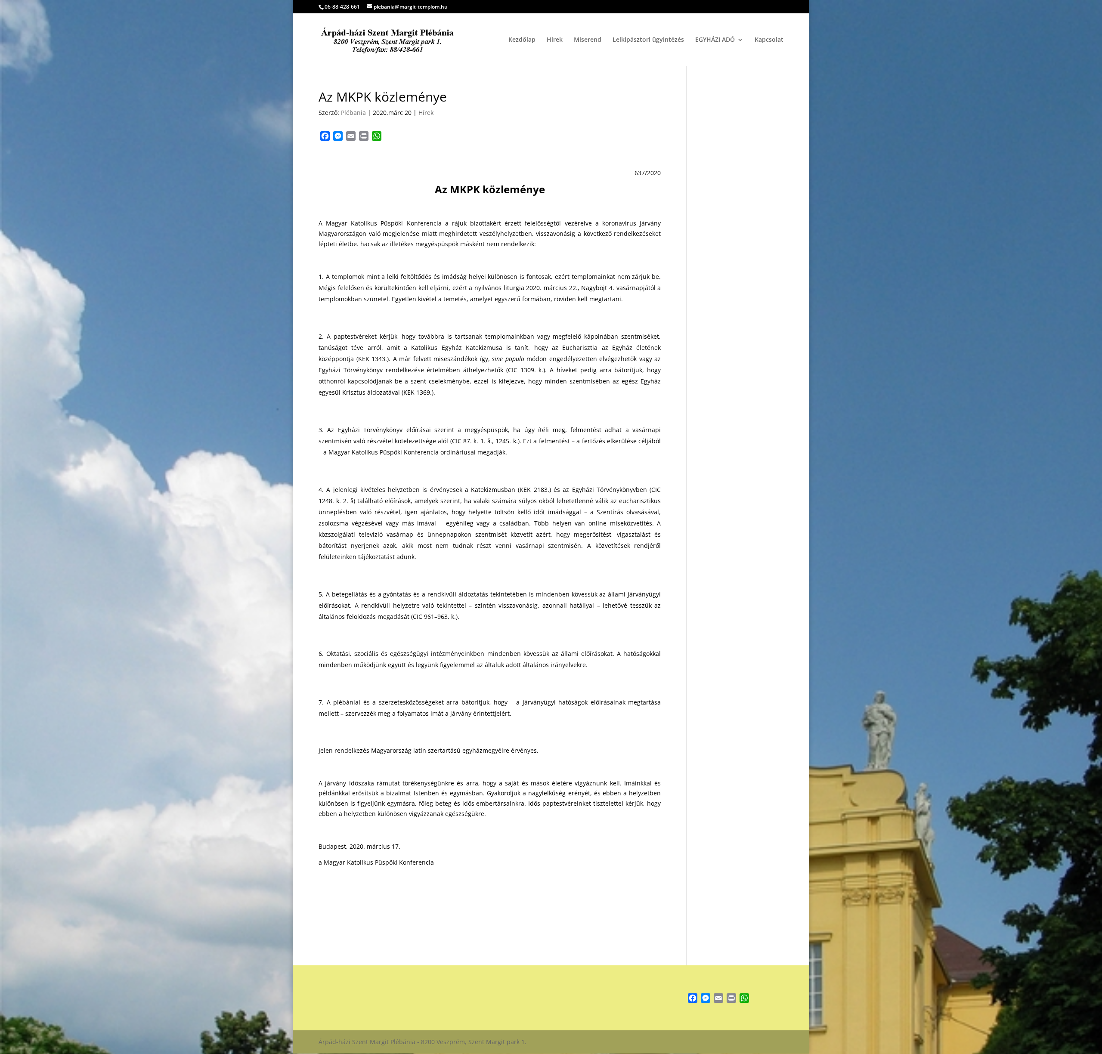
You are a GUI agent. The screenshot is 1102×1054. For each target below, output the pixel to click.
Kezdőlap (522, 40)
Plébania (353, 112)
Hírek (555, 40)
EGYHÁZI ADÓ (715, 40)
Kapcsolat (769, 40)
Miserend (587, 40)
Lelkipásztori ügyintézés (648, 40)
